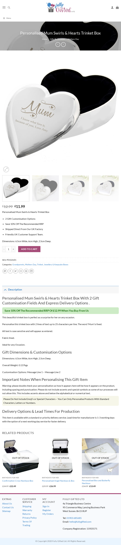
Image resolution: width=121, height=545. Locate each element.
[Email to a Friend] (20, 271)
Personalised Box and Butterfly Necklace (96, 481)
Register (46, 510)
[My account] (112, 7)
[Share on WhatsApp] (5, 271)
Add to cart (29, 249)
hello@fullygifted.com (80, 521)
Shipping (26, 506)
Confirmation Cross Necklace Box (17, 480)
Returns (26, 513)
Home (44, 39)
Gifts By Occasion (57, 39)
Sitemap (6, 511)
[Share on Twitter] (15, 271)
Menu (8, 18)
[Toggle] (5, 289)
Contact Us (8, 507)
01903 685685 (74, 518)
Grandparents (18, 264)
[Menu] (4, 7)
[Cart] (117, 7)
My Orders (48, 513)
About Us (7, 503)
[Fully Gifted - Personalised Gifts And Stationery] (60, 7)
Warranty (27, 510)
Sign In (45, 506)
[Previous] (8, 114)
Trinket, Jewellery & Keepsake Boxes (52, 264)
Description (15, 289)
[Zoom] (6, 169)
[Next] (112, 114)
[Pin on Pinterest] (26, 271)
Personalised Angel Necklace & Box (58, 480)
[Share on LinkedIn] (31, 271)
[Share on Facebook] (10, 271)
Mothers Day (73, 39)
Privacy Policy (29, 517)
